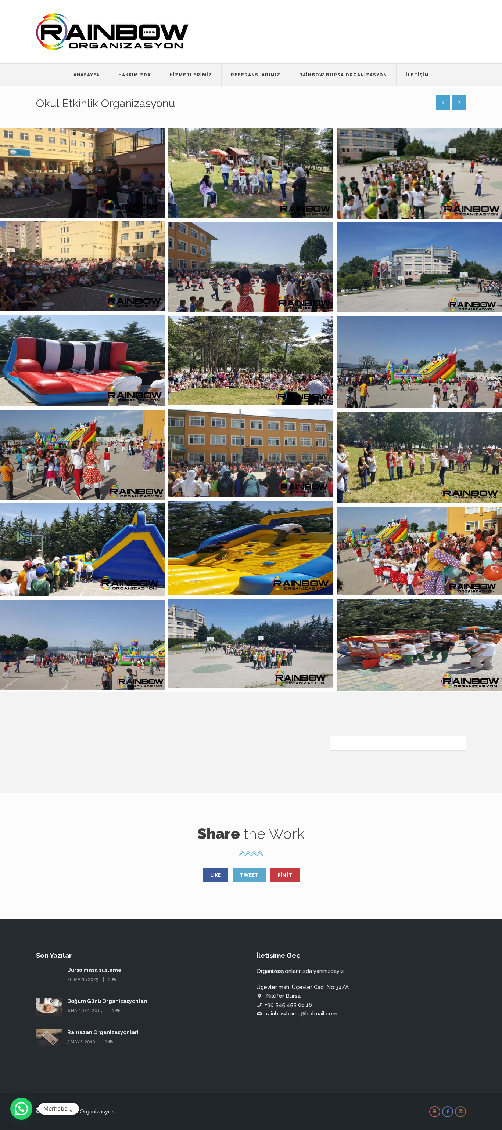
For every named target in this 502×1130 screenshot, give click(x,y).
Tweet (249, 875)
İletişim (417, 74)
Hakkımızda (134, 74)
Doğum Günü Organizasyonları (107, 1001)
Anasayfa (86, 74)
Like (215, 875)
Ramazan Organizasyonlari (103, 1032)
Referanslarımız (255, 74)
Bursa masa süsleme (94, 970)
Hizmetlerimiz (190, 74)
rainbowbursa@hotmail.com (301, 1013)
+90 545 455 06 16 (288, 1005)
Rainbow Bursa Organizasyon (343, 74)
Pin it (284, 875)
